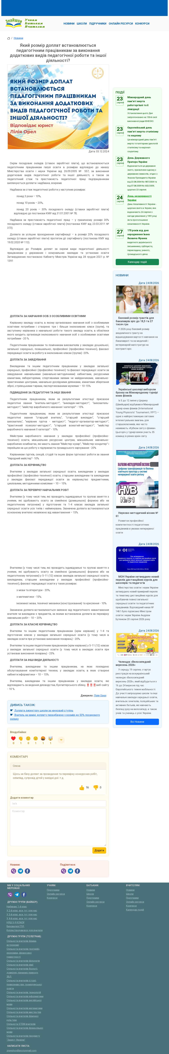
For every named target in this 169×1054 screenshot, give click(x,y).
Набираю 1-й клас (17, 906)
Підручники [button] (97, 23)
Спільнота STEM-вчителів (21, 1024)
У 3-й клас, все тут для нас (22, 914)
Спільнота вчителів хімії (20, 964)
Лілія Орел (100, 695)
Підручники (53, 890)
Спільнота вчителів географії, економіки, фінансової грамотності (23, 953)
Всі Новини (137, 721)
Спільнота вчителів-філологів (23, 960)
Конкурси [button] (142, 23)
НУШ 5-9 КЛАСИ (15, 922)
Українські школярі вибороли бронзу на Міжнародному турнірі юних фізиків (137, 392)
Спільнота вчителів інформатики (25, 996)
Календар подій (137, 262)
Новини (18, 38)
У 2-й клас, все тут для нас (22, 910)
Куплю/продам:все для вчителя (25, 930)
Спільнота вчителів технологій (24, 992)
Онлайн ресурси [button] (121, 23)
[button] (61, 740)
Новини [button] (69, 23)
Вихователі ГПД (15, 926)
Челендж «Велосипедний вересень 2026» (133, 663)
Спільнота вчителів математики (24, 1008)
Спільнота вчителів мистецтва (24, 1012)
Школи (90, 894)
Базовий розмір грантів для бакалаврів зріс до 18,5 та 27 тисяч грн (135, 321)
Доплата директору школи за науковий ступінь (43, 710)
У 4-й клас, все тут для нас (22, 918)
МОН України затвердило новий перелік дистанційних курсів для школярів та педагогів (137, 579)
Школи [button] (82, 23)
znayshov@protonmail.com (21, 1050)
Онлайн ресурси (56, 894)
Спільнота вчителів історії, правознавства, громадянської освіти (24, 984)
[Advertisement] (67, 7)
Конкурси (52, 898)
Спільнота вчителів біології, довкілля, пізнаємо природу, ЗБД (22, 972)
